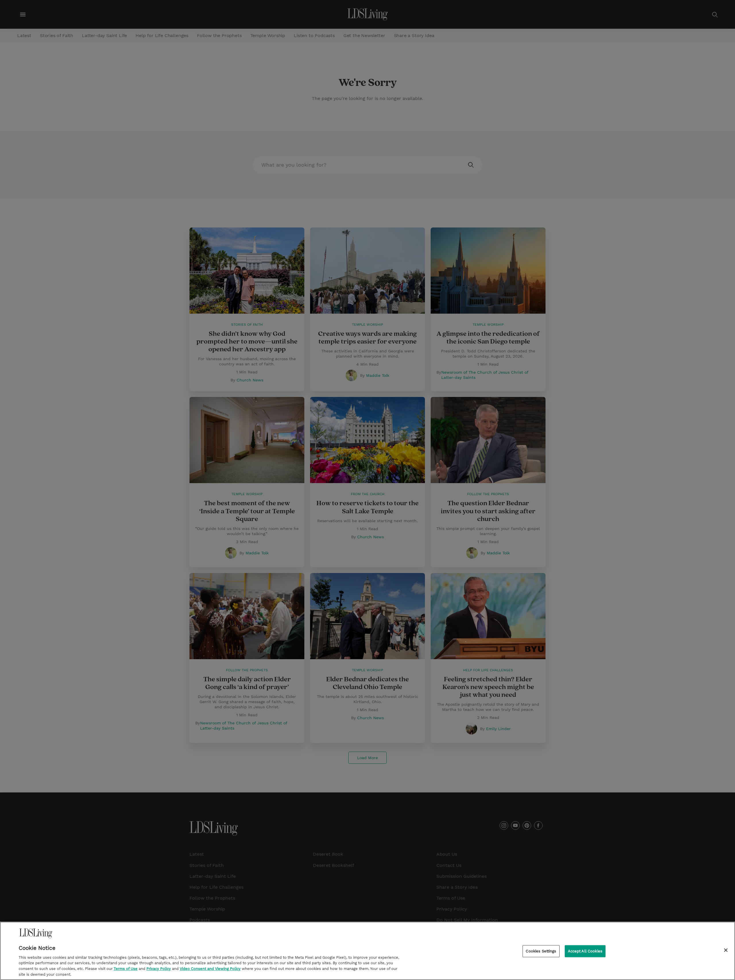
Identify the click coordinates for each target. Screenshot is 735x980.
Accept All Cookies (585, 951)
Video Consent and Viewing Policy (210, 969)
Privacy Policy (158, 969)
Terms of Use (126, 969)
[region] (367, 951)
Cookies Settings (541, 951)
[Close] (725, 950)
